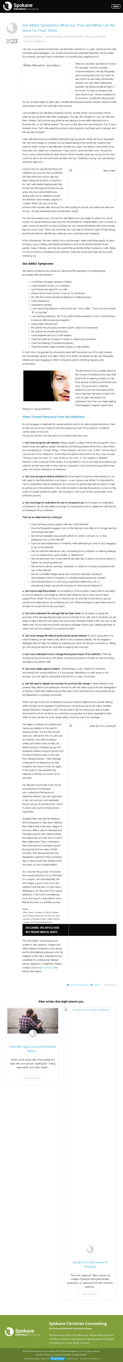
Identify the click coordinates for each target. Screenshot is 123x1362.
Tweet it (96, 985)
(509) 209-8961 (81, 1354)
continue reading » (33, 1078)
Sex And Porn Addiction (34, 41)
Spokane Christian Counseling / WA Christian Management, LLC (56, 1351)
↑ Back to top (109, 985)
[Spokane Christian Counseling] (20, 6)
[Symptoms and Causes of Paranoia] (90, 1128)
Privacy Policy (57, 1358)
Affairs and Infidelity (32, 36)
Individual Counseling (74, 36)
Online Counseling (31, 1358)
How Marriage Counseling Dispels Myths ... (33, 1049)
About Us (45, 1358)
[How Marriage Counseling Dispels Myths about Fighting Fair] (32, 1021)
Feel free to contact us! (90, 1358)
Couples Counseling (53, 36)
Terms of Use (72, 1358)
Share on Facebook (79, 985)
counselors (48, 967)
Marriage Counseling (95, 36)
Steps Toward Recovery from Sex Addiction (53, 417)
